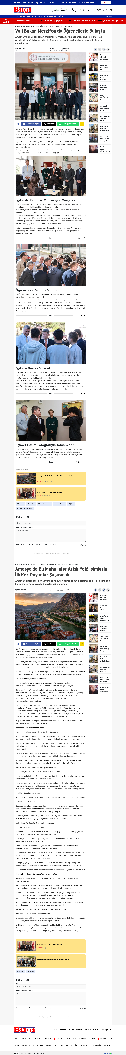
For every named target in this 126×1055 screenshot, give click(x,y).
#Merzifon (30, 504)
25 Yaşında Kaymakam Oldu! (104, 67)
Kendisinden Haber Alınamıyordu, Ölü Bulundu (105, 149)
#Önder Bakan (59, 504)
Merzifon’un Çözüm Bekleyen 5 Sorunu (104, 77)
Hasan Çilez (106, 1045)
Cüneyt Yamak (84, 1045)
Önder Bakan (38, 1045)
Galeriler (35, 26)
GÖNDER (83, 545)
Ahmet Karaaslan (95, 1045)
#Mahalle (30, 971)
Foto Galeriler (49, 1038)
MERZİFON (28, 3)
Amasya (66, 48)
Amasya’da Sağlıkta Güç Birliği (104, 108)
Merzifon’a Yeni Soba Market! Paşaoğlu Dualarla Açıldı (105, 88)
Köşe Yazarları (71, 1038)
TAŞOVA (38, 3)
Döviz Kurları (82, 1038)
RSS (17, 1053)
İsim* (17, 520)
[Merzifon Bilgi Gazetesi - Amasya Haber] (24, 1030)
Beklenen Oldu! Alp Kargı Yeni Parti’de (103, 57)
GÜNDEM (38, 16)
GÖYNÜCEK (48, 3)
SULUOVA (59, 3)
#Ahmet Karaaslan (44, 504)
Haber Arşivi (38, 1038)
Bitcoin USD (87, 9)
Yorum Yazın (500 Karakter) (25, 527)
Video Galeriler (60, 1038)
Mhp (54, 1045)
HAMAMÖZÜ (71, 3)
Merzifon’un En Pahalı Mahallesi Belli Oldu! (105, 129)
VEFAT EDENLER (50, 16)
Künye (17, 1038)
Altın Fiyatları (93, 1038)
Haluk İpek (47, 1045)
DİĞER (60, 16)
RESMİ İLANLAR (19, 16)
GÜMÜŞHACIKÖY (86, 3)
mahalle (59, 649)
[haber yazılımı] (108, 1053)
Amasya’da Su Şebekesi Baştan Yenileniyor (105, 118)
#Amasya (20, 504)
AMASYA (18, 3)
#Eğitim (71, 504)
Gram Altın (76, 9)
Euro (63, 9)
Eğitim (75, 1045)
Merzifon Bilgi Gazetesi (24, 26)
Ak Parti (31, 1045)
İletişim (24, 1038)
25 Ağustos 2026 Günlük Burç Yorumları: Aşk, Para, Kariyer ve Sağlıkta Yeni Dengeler (104, 98)
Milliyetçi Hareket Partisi (64, 1045)
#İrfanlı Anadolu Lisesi (24, 508)
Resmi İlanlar (104, 1038)
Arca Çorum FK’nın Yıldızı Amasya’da (104, 139)
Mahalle (19, 878)
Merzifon (65, 50)
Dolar (54, 9)
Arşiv (30, 1038)
